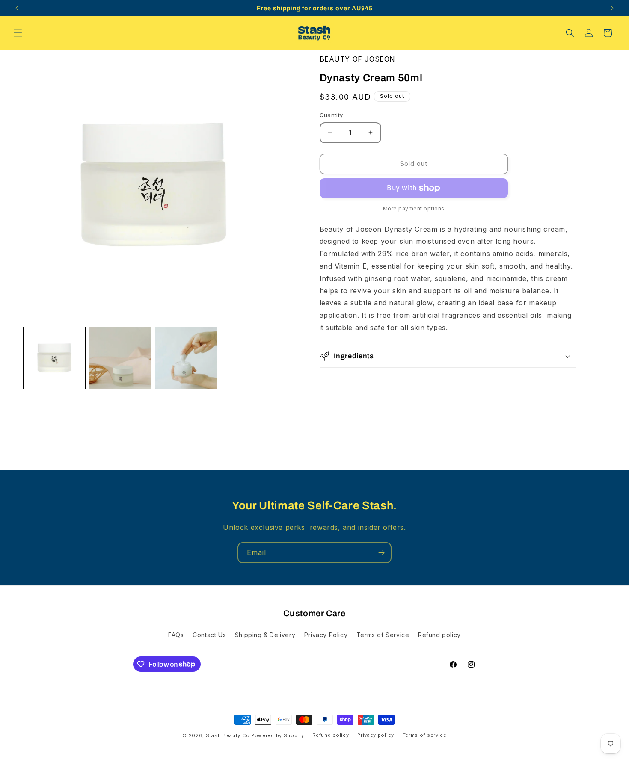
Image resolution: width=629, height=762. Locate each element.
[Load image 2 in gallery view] (120, 358)
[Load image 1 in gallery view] (54, 358)
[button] (18, 33)
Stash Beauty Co (228, 735)
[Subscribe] (381, 552)
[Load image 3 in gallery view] (186, 358)
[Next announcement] (612, 8)
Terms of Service (382, 634)
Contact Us (209, 634)
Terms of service (425, 735)
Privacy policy (375, 735)
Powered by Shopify (277, 735)
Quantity (331, 115)
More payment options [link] (414, 208)
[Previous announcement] (16, 8)
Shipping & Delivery (265, 634)
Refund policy (439, 634)
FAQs (176, 634)
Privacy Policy (325, 634)
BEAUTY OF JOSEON (358, 59)
